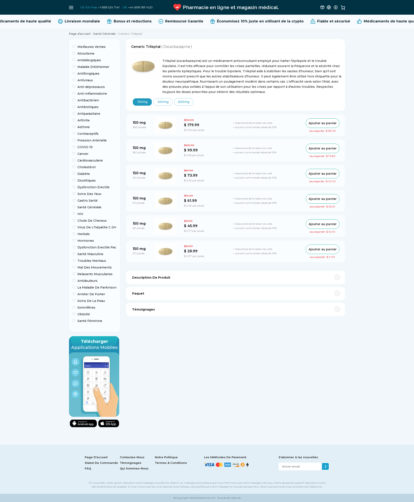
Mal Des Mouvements (94, 267)
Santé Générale (104, 33)
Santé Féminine (89, 321)
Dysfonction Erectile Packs (96, 247)
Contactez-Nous (132, 457)
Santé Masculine (90, 254)
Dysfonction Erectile (93, 187)
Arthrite (83, 120)
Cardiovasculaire (90, 160)
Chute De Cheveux (92, 220)
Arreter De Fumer (91, 294)
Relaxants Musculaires (95, 274)
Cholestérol (86, 167)
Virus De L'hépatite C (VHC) (96, 227)
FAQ (88, 468)
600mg (183, 102)
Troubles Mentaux (91, 260)
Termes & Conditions (171, 462)
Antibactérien (88, 100)
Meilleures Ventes (91, 47)
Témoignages (130, 462)
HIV (80, 214)
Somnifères (86, 307)
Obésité (83, 314)
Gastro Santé (87, 200)
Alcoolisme (85, 53)
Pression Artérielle (92, 140)
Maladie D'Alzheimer (93, 67)
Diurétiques (86, 180)
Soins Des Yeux (89, 194)
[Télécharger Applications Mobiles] (94, 376)
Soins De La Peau (91, 301)
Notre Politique (166, 457)
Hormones (85, 240)
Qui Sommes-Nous (134, 468)
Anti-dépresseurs (91, 87)
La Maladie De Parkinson (96, 287)
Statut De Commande (101, 462)
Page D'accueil (96, 457)
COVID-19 (85, 147)
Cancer (82, 153)
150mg (142, 102)
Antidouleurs (87, 280)
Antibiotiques (88, 107)
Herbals (83, 234)
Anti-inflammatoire (92, 93)
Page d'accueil (79, 33)
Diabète (83, 174)
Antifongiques (88, 73)
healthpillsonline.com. (202, 497)
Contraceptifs (88, 133)
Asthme (83, 127)
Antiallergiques (89, 60)
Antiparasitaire (88, 113)
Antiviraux (85, 80)
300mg (163, 102)
